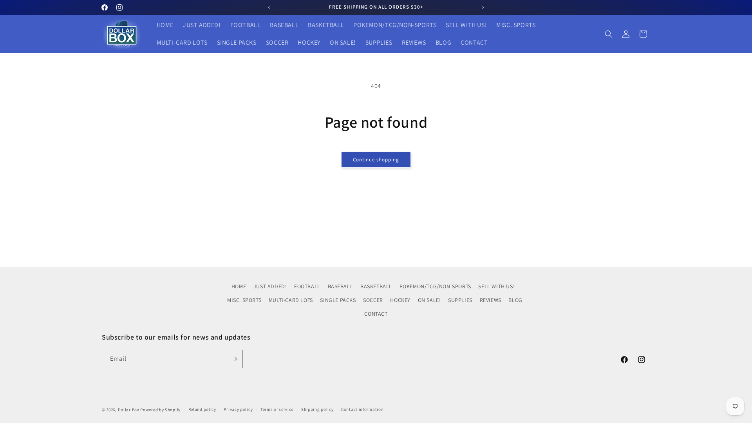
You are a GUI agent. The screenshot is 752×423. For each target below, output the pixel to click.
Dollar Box (128, 409)
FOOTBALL (307, 286)
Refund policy (202, 409)
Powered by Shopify (160, 409)
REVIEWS (490, 300)
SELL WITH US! (496, 286)
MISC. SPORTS (244, 300)
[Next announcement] (483, 7)
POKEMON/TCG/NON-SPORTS (435, 286)
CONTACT (375, 313)
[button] (608, 34)
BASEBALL (340, 286)
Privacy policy (238, 409)
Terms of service (276, 409)
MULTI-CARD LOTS (291, 300)
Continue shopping (376, 159)
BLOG (515, 300)
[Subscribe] (233, 359)
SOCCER (373, 300)
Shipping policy (317, 409)
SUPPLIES (460, 300)
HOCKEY (400, 300)
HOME (238, 286)
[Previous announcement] (269, 7)
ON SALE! (429, 300)
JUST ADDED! (270, 286)
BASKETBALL (376, 286)
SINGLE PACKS (338, 300)
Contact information (362, 409)
